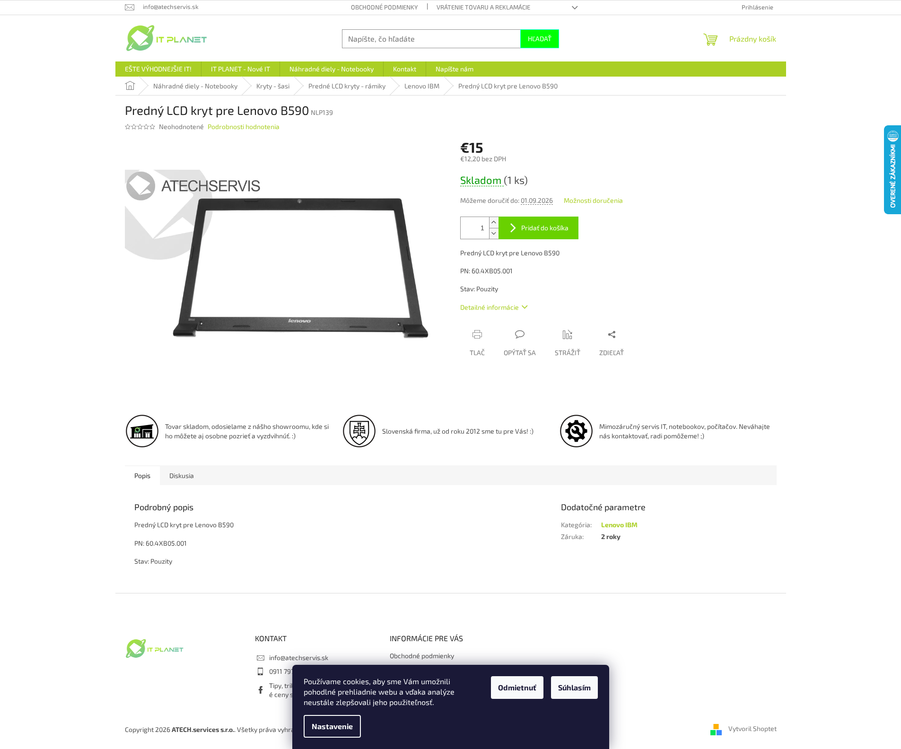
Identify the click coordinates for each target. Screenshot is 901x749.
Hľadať (539, 39)
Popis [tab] (142, 475)
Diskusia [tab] (181, 475)
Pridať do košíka (545, 228)
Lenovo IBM (619, 525)
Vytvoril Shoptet (752, 729)
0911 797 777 (287, 671)
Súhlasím (574, 687)
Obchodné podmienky (384, 7)
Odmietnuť (517, 687)
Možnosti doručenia (593, 200)
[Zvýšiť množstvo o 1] (494, 222)
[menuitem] (158, 69)
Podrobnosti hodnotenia (244, 126)
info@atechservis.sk (298, 657)
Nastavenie (332, 726)
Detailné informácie (489, 307)
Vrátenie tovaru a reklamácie (483, 7)
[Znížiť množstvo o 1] (494, 233)
